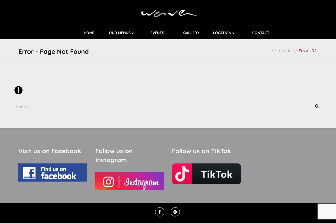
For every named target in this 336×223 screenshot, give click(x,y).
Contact (260, 33)
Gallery (191, 33)
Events (157, 33)
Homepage (283, 50)
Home (89, 33)
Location (222, 33)
